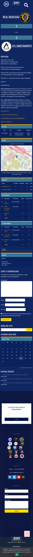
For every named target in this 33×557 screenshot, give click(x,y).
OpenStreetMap (26, 170)
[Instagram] (23, 477)
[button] (6, 4)
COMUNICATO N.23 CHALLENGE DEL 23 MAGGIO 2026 (17, 378)
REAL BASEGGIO (6, 186)
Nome (3, 300)
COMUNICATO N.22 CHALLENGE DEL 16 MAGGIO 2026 (17, 383)
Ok (17, 554)
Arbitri (4, 249)
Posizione (15, 198)
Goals (22, 198)
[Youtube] (19, 477)
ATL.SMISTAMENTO (7, 189)
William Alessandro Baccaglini (7, 208)
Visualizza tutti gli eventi (26, 367)
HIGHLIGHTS (5, 111)
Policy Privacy (16, 546)
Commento (4, 280)
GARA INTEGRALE (6, 121)
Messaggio (7, 500)
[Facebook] (10, 477)
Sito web (3, 309)
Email (3, 304)
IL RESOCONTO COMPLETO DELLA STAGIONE (15, 374)
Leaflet (20, 170)
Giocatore (7, 198)
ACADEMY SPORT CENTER (16, 143)
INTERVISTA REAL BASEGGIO (9, 114)
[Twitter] (14, 477)
